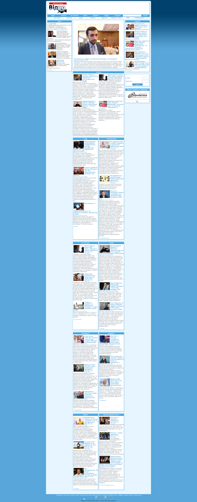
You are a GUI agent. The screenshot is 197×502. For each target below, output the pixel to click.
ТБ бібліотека (59, 495)
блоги (59, 21)
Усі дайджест (103, 400)
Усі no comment (77, 319)
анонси (86, 495)
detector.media (58, 3)
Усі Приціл (76, 488)
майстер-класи (111, 139)
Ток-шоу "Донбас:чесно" (111, 414)
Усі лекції (102, 328)
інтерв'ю (137, 21)
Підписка (111, 495)
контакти (73, 495)
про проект (66, 495)
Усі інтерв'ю (129, 70)
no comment (85, 243)
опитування (85, 333)
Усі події (76, 226)
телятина (135, 495)
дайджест (111, 333)
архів (81, 495)
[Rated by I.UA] (99, 499)
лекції (111, 243)
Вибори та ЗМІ (128, 495)
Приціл (85, 414)
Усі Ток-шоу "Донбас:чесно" (107, 485)
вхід (140, 495)
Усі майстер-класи (104, 238)
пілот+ (115, 495)
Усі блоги (50, 70)
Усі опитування (77, 410)
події (85, 139)
